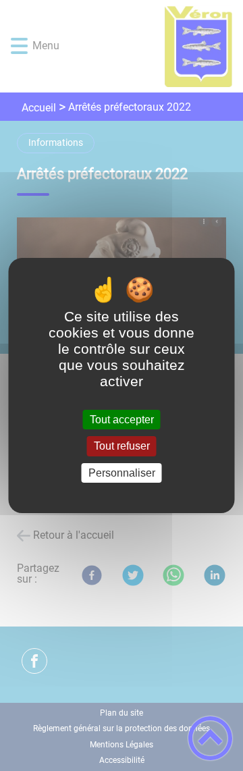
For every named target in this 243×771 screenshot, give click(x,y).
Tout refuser (122, 446)
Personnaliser (121, 473)
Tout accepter (122, 419)
